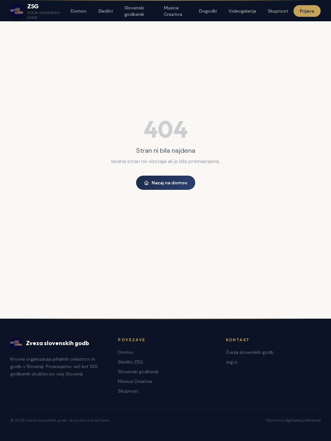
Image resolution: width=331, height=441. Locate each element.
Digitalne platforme (303, 420)
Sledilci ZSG (130, 362)
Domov (79, 11)
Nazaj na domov (169, 183)
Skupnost (278, 11)
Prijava (307, 11)
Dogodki (208, 11)
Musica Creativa (173, 11)
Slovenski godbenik (134, 11)
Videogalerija (242, 11)
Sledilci (105, 11)
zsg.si (231, 362)
